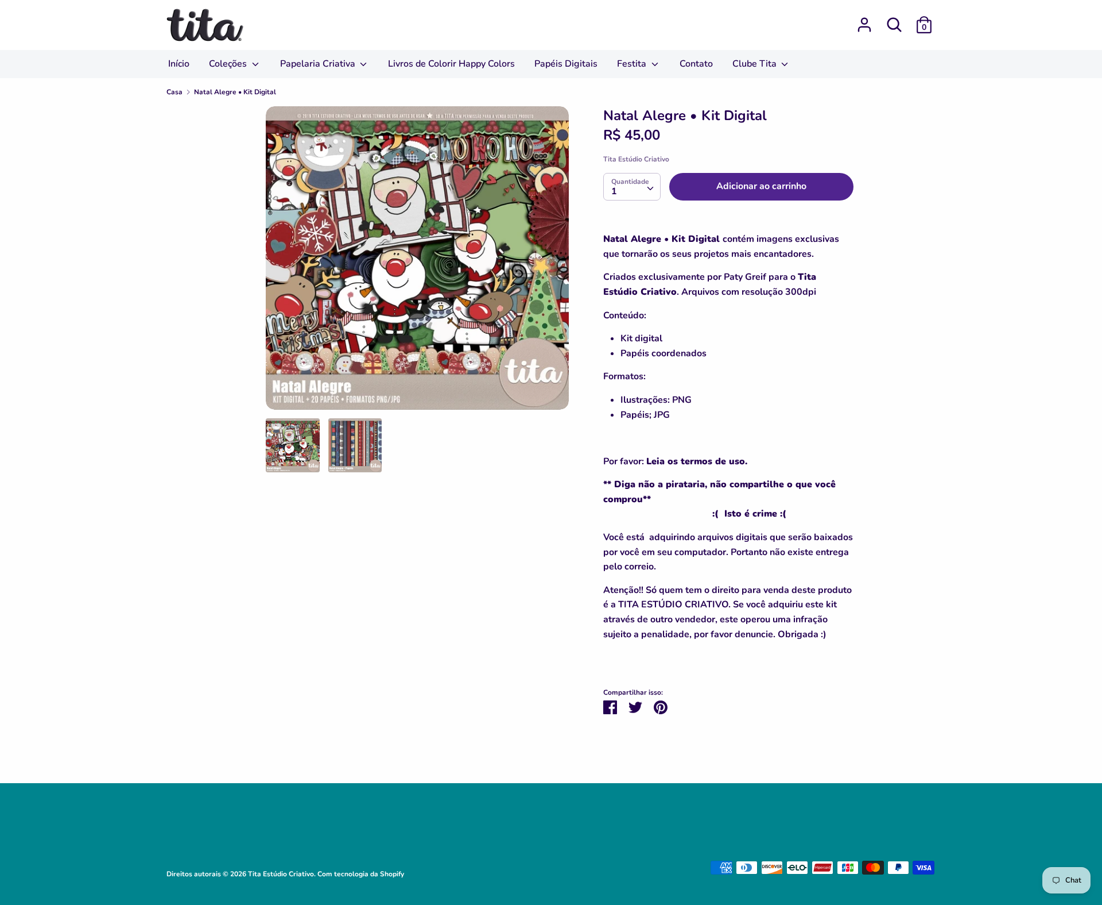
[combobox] (632, 187)
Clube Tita (755, 63)
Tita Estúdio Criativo (636, 159)
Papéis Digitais (565, 63)
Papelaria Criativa (319, 63)
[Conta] (864, 20)
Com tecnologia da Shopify (360, 874)
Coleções (229, 63)
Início (178, 63)
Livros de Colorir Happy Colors (451, 63)
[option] (417, 262)
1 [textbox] (614, 191)
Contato (696, 63)
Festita (633, 63)
